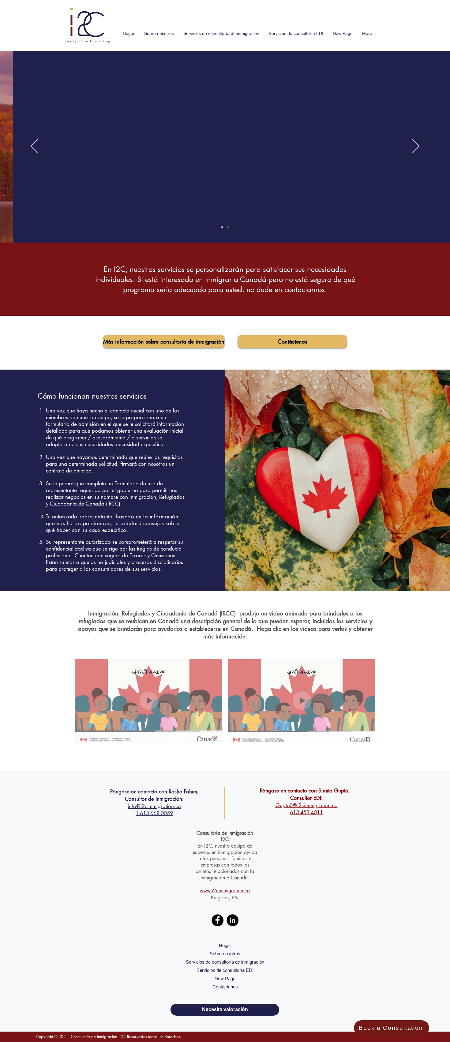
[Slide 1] (228, 227)
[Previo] (34, 147)
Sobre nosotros (225, 953)
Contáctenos (225, 986)
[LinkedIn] (232, 920)
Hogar (225, 945)
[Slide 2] (222, 227)
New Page (225, 978)
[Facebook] (217, 920)
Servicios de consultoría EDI (225, 970)
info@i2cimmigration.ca (154, 806)
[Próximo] (415, 147)
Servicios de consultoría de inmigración (225, 962)
